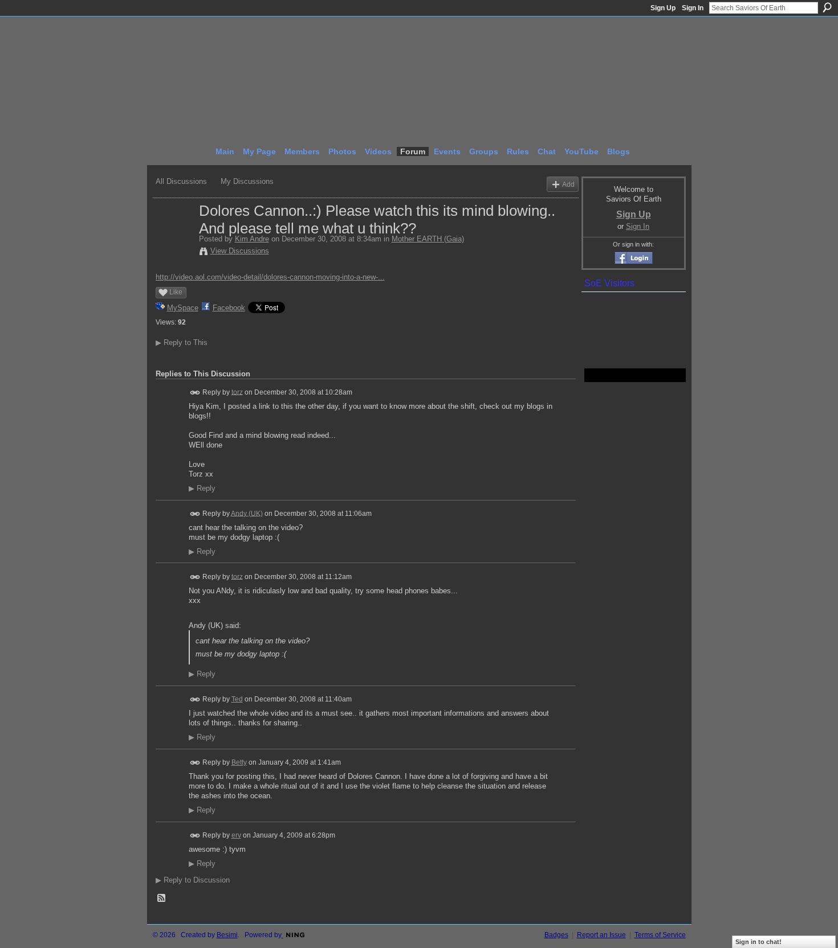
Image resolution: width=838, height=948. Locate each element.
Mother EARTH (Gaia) (428, 239)
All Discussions (181, 181)
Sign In (692, 8)
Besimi (227, 935)
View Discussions (239, 251)
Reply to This (182, 342)
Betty (239, 762)
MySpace (182, 307)
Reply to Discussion (193, 880)
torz (237, 392)
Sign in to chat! (758, 941)
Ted (237, 699)
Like (175, 292)
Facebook (229, 307)
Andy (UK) (247, 513)
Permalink (195, 392)
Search (827, 7)
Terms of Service (660, 935)
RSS (162, 898)
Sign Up (663, 8)
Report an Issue (601, 935)
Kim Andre (252, 239)
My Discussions (247, 181)
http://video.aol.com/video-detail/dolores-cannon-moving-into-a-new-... (270, 277)
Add (568, 184)
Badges (556, 935)
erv (236, 835)
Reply (202, 489)
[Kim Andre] (174, 234)
